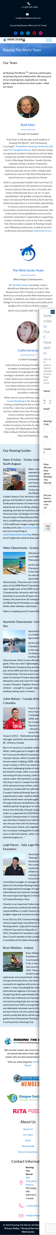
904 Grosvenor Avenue (31, 1181)
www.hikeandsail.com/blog (17, 534)
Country (47, 450)
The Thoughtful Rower (19, 149)
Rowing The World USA (41, 146)
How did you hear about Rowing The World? (48, 473)
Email (47, 408)
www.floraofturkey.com (34, 527)
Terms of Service (30, 1228)
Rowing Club (48, 423)
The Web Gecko (20, 285)
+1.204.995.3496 (34, 1205)
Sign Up (48, 527)
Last (50, 401)
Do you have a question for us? (48, 501)
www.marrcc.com (43, 230)
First (45, 401)
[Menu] (49, 40)
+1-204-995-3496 (29, 7)
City (46, 436)
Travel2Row (22, 146)
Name (47, 390)
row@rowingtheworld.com (28, 18)
